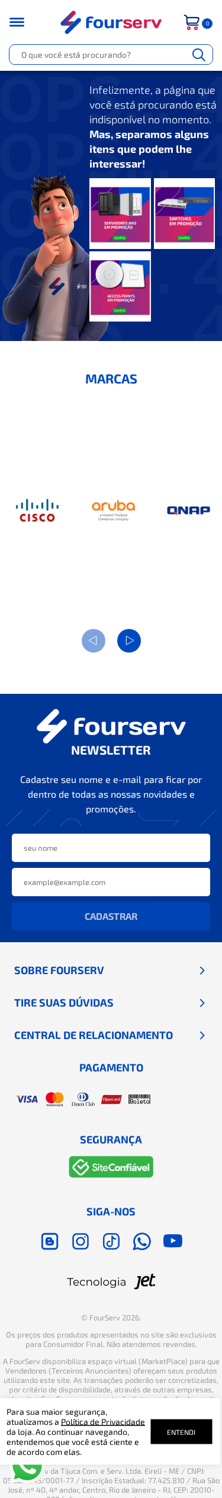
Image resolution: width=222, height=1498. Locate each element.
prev (93, 641)
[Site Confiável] (111, 1169)
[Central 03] (120, 287)
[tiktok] (111, 1241)
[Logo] (111, 22)
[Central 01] (120, 214)
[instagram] (80, 1241)
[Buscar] (199, 54)
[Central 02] (184, 214)
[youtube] (172, 1241)
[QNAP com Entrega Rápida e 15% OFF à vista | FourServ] (189, 510)
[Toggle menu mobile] (24, 22)
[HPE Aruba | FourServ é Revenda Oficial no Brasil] (113, 510)
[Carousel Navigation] (111, 641)
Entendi (181, 1431)
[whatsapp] (142, 1241)
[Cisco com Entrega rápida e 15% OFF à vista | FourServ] (38, 510)
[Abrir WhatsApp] (27, 1466)
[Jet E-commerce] (111, 1281)
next (129, 641)
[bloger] (49, 1241)
